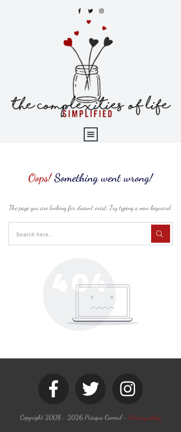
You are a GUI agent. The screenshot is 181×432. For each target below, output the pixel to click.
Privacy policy (144, 417)
